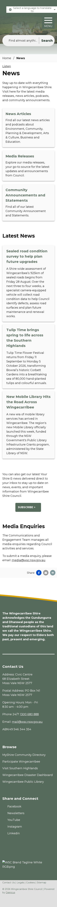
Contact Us (8, 882)
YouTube (13, 820)
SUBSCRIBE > (26, 507)
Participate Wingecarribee (21, 761)
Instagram (14, 826)
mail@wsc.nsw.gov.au (27, 722)
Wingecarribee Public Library (23, 781)
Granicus (10, 892)
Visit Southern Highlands (20, 768)
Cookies (30, 882)
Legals (20, 882)
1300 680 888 (29, 714)
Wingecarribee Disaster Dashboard (27, 775)
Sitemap (41, 882)
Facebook (14, 806)
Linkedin (13, 833)
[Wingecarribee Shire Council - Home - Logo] (14, 22)
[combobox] (31, 9)
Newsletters (15, 813)
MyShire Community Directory (24, 755)
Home (6, 58)
